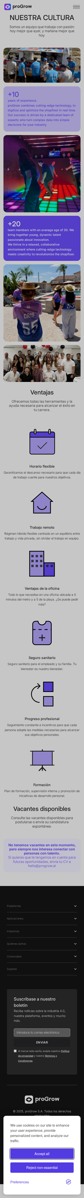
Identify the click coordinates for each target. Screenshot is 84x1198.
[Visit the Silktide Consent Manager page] (68, 1182)
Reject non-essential (42, 1167)
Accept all (42, 1153)
